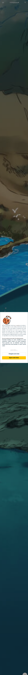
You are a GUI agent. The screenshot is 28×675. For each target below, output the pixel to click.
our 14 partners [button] (17, 325)
